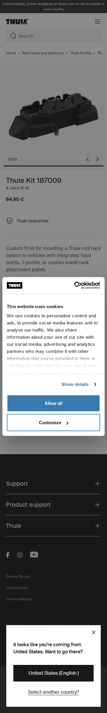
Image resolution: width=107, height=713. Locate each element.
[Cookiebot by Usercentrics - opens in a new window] (75, 285)
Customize (50, 422)
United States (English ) (54, 673)
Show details (75, 384)
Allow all (53, 402)
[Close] (93, 632)
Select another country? (53, 692)
